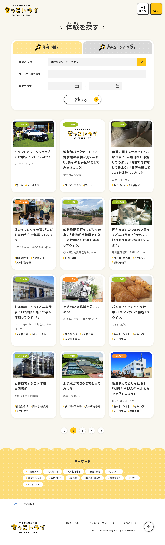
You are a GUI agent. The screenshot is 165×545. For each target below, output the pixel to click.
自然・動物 (95, 471)
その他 (133, 478)
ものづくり (114, 471)
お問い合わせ (72, 523)
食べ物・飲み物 (93, 478)
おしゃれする (34, 484)
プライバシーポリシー (100, 523)
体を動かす (33, 471)
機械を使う (115, 478)
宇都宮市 (128, 523)
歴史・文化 (56, 478)
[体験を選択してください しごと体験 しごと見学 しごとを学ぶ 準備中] (97, 62)
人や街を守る (74, 471)
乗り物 (73, 478)
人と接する (53, 471)
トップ (14, 503)
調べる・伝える (35, 478)
